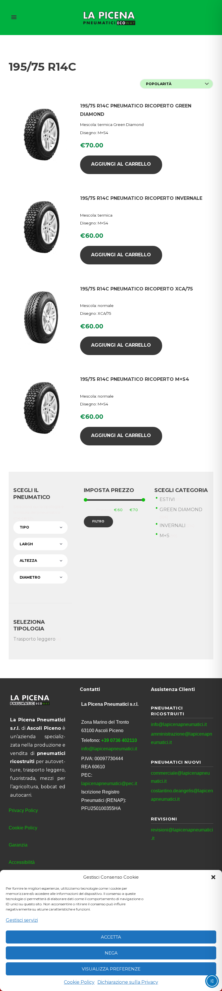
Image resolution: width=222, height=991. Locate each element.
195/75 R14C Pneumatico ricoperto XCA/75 (136, 289)
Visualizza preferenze (111, 969)
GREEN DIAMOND (181, 509)
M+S (164, 535)
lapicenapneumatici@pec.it (109, 783)
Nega (111, 953)
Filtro (98, 521)
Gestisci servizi (22, 920)
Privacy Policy (23, 810)
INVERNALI (173, 525)
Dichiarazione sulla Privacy (127, 982)
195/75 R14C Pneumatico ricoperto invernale (141, 198)
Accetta (111, 937)
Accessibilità (22, 862)
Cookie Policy (79, 982)
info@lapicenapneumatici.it (109, 748)
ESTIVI (167, 499)
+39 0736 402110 (119, 740)
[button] (213, 877)
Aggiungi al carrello (121, 164)
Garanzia (18, 844)
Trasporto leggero (34, 639)
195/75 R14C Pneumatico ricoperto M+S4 (134, 379)
